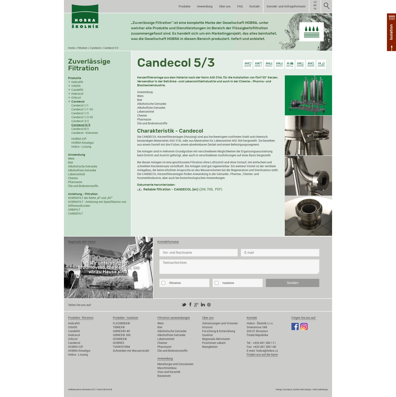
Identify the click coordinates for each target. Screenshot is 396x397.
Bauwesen (164, 376)
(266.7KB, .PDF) (182, 189)
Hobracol (77, 94)
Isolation (228, 283)
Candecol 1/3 (80, 113)
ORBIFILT (74, 209)
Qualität (207, 335)
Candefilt (77, 90)
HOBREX (118, 343)
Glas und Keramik (168, 372)
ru (315, 8)
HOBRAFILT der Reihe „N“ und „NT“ (90, 198)
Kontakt (254, 6)
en (315, 5)
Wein (71, 158)
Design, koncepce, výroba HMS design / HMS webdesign (302, 389)
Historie (207, 327)
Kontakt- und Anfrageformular (286, 6)
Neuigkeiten (210, 347)
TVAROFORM (121, 347)
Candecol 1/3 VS (82, 117)
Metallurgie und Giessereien (175, 364)
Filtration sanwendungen (173, 318)
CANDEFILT (75, 213)
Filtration (82, 47)
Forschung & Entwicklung (218, 331)
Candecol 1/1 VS (82, 109)
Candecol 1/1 (80, 105)
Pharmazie (75, 182)
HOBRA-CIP (78, 139)
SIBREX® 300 (122, 335)
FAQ (240, 6)
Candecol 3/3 (80, 121)
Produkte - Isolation (125, 318)
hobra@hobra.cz (267, 351)
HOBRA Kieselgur (82, 143)
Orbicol (76, 97)
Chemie (73, 178)
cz (315, 1)
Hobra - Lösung (81, 146)
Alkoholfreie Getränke (82, 170)
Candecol (95, 47)
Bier (70, 162)
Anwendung (204, 6)
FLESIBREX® (121, 323)
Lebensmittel (76, 174)
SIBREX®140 (121, 331)
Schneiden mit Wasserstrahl (131, 351)
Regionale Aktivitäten (216, 339)
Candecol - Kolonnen (84, 133)
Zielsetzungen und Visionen (220, 323)
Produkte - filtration (80, 318)
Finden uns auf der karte (262, 354)
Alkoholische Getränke (82, 166)
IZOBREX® (120, 339)
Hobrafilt (77, 82)
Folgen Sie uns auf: (303, 318)
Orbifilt (76, 86)
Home (71, 47)
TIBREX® (119, 327)
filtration (175, 283)
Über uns (225, 6)
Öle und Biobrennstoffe (83, 186)
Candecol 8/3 (80, 129)
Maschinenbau (167, 368)
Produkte (184, 6)
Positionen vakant (214, 343)
